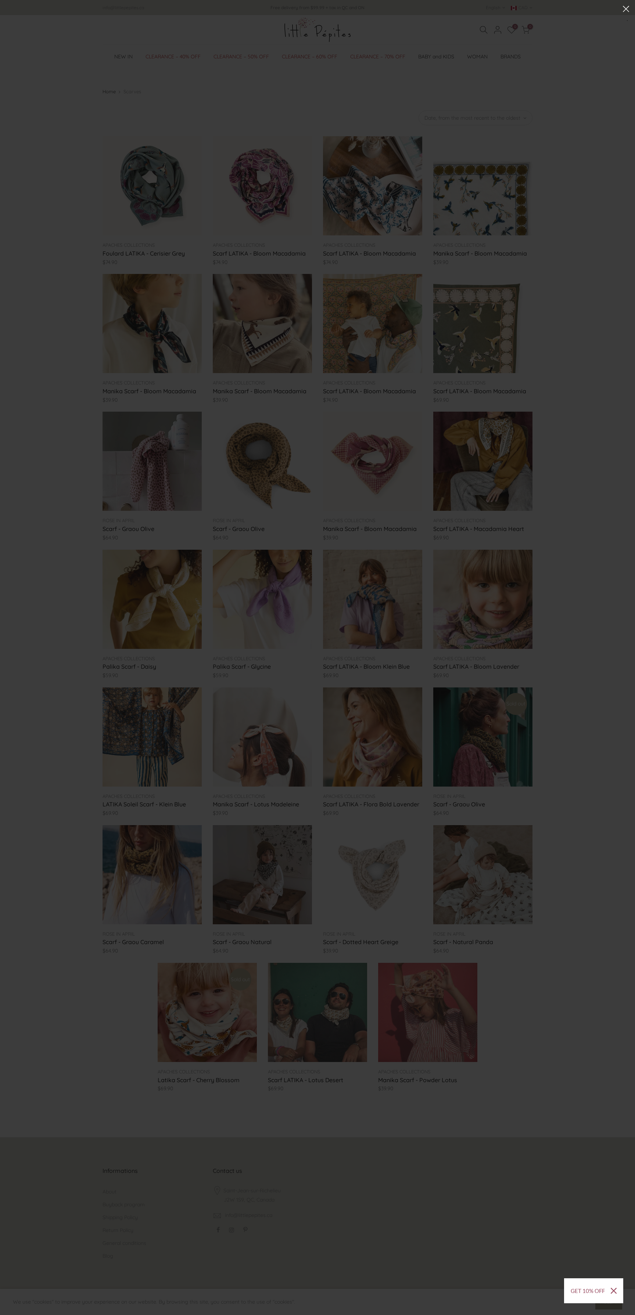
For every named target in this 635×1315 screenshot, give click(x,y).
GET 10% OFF (588, 1290)
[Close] (614, 1290)
